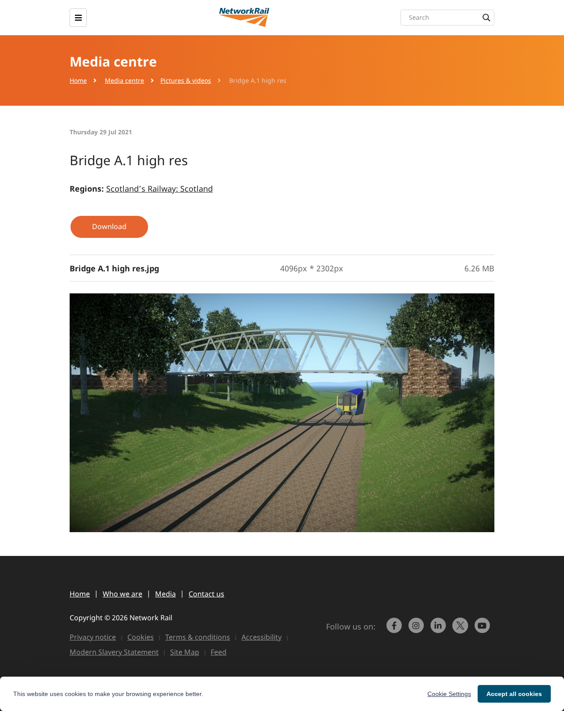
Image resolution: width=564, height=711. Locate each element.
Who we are (122, 594)
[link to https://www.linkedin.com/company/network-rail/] (439, 629)
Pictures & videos (185, 80)
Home (78, 80)
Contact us (206, 594)
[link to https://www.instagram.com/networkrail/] (417, 629)
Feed (218, 652)
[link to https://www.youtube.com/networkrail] (483, 629)
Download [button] (109, 226)
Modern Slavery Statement (114, 652)
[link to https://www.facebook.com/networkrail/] (395, 629)
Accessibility (261, 637)
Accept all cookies (514, 693)
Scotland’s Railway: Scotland (159, 188)
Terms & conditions (197, 637)
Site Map (184, 652)
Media (165, 594)
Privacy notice (93, 637)
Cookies (140, 637)
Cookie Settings (449, 693)
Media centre (124, 80)
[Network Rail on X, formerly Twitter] (461, 629)
